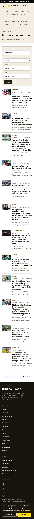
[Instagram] (3, 488)
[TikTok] (3, 492)
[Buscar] (30, 6)
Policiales (8, 18)
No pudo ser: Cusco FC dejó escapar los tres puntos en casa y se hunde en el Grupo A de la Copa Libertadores (21, 356)
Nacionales (24, 11)
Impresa (26, 24)
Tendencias (25, 21)
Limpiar (16, 82)
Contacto (5, 467)
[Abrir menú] (3, 6)
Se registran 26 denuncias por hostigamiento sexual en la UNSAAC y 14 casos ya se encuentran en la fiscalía (22, 215)
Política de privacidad (9, 470)
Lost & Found (16, 24)
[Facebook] (3, 484)
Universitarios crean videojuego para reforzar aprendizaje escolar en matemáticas (22, 262)
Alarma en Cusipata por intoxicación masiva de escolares (21, 168)
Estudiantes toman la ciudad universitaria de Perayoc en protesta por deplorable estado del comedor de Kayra (22, 190)
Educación (15, 21)
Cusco (16, 11)
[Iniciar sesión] (32, 1)
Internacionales (13, 14)
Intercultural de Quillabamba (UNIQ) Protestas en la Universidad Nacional (21, 334)
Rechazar (9, 514)
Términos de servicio (8, 474)
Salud (7, 21)
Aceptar (24, 514)
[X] (3, 496)
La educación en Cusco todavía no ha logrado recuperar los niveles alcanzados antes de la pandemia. (21, 285)
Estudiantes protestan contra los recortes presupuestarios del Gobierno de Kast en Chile (21, 239)
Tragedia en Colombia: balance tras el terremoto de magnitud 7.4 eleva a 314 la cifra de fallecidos (19, 1)
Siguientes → (26, 376)
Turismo (27, 18)
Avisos (7, 24)
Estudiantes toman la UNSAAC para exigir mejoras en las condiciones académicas (22, 121)
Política (24, 14)
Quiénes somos (7, 460)
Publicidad (5, 463)
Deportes (17, 18)
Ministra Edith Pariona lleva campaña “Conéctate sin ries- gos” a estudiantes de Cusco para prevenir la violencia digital (21, 310)
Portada (8, 11)
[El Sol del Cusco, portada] (17, 5)
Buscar (8, 82)
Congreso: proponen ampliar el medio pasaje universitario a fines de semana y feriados (22, 99)
